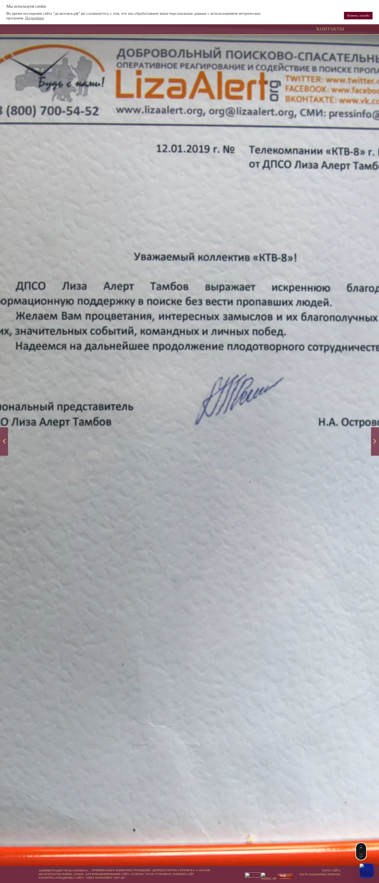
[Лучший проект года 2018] (4, 441)
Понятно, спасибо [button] (358, 15)
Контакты (330, 28)
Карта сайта (331, 870)
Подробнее (34, 18)
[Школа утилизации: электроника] (375, 441)
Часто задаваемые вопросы (319, 874)
